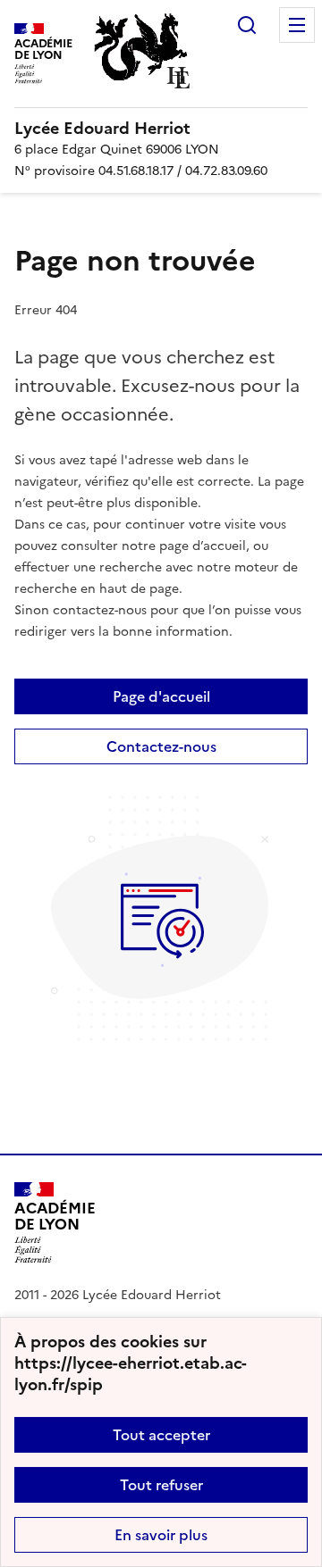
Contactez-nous (161, 746)
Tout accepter (161, 1435)
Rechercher (247, 25)
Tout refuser (161, 1485)
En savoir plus (161, 1535)
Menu (297, 25)
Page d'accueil (161, 696)
